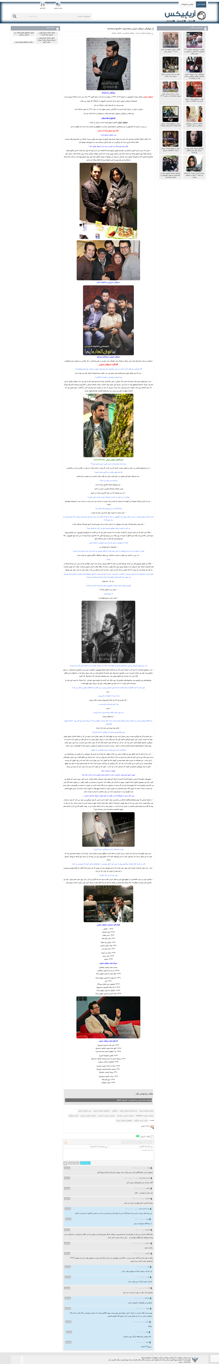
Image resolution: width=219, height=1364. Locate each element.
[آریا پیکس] (186, 16)
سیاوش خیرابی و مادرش (106, 1116)
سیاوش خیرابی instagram (144, 1116)
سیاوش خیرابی (148, 97)
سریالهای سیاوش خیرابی (101, 1111)
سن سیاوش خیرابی (84, 1111)
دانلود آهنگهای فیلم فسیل (24, 42)
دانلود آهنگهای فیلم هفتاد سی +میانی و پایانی (24, 34)
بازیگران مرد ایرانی (140, 33)
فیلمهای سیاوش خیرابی (124, 1120)
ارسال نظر (84, 1163)
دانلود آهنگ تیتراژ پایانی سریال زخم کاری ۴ (47, 34)
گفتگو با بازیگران (116, 33)
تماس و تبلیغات (187, 4)
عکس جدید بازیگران (141, 1120)
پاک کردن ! (73, 1163)
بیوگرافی (114, 1111)
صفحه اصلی (201, 4)
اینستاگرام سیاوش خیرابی (128, 1111)
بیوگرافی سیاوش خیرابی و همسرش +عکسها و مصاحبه (129, 28)
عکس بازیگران (73, 1116)
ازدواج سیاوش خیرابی (146, 1111)
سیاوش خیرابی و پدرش (88, 1116)
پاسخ (66, 1168)
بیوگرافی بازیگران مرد (128, 33)
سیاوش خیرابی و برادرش (125, 1116)
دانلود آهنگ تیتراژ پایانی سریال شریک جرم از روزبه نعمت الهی (46, 40)
